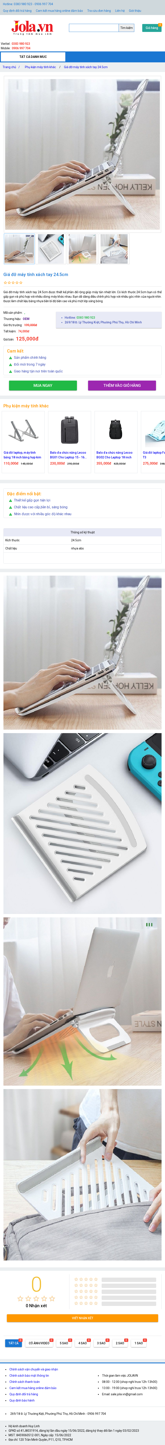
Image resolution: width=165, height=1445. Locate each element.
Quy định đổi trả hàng (17, 10)
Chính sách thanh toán (24, 1381)
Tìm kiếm (126, 28)
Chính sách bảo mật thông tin (29, 1375)
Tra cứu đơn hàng (99, 10)
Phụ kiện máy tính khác (40, 67)
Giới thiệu (135, 10)
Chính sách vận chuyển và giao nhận (33, 1369)
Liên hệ (120, 10)
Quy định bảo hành (22, 1400)
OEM (26, 319)
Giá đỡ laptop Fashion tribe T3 (115, 455)
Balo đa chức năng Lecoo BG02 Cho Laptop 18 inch (68, 455)
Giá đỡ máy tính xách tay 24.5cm (86, 67)
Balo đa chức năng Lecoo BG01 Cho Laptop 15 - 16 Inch (22, 455)
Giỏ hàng (152, 28)
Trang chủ (11, 67)
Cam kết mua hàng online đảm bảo (59, 10)
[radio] (20, 1298)
